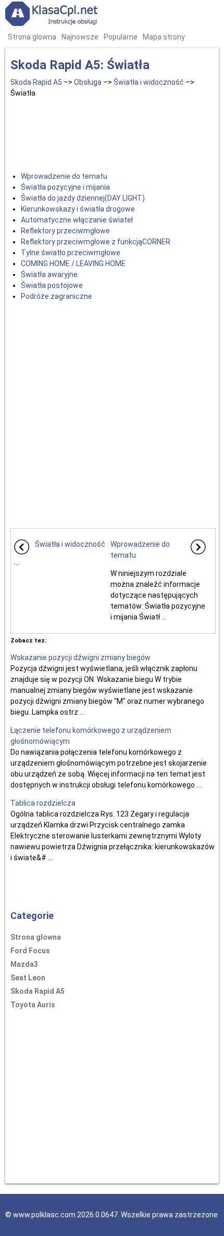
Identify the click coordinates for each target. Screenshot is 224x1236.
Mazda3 (24, 964)
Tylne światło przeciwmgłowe (70, 252)
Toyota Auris (32, 1005)
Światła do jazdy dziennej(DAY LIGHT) (83, 198)
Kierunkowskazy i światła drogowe (78, 209)
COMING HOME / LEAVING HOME (73, 263)
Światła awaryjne (49, 274)
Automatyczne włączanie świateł (77, 220)
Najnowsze (79, 37)
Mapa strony (164, 37)
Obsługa (88, 82)
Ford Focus (30, 950)
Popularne (121, 37)
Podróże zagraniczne (56, 296)
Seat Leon (27, 978)
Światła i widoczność (149, 82)
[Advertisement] (113, 132)
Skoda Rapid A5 (36, 82)
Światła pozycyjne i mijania (65, 187)
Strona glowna (32, 37)
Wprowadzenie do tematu (64, 176)
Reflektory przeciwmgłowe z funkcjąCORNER (95, 242)
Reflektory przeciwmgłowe (65, 231)
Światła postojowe (52, 285)
